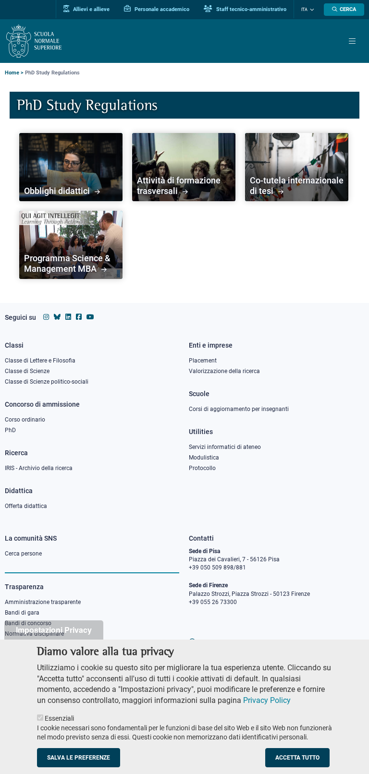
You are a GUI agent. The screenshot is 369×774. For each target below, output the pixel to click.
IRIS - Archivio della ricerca (39, 468)
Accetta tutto (297, 757)
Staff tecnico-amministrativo (250, 9)
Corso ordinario (25, 419)
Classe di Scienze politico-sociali (46, 381)
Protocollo (202, 468)
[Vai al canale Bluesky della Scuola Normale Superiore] (57, 317)
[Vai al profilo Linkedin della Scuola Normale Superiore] (68, 317)
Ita (304, 9)
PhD (10, 430)
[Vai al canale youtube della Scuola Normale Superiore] (90, 317)
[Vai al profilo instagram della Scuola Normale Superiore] (46, 317)
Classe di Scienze (27, 371)
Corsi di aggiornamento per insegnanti (239, 409)
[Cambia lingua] (311, 9)
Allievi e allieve (91, 9)
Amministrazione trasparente (43, 602)
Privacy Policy (267, 700)
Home (12, 73)
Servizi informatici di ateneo (225, 447)
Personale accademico (161, 9)
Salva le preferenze (78, 757)
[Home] (34, 41)
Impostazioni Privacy (54, 629)
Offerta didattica (26, 506)
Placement (203, 360)
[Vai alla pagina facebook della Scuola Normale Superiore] (79, 317)
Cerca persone (23, 553)
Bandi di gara (22, 612)
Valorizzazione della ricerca (224, 371)
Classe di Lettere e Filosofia (40, 360)
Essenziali (59, 718)
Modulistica (204, 457)
